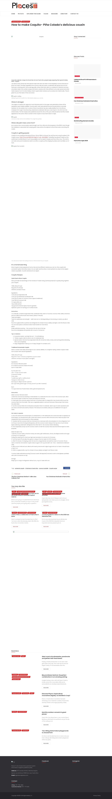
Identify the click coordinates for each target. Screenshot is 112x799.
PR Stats (21, 14)
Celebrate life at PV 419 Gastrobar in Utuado (85, 80)
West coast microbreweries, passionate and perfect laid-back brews (56, 657)
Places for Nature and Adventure (21, 677)
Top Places (25, 693)
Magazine (54, 14)
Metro (14, 712)
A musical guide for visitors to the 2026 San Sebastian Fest (55, 515)
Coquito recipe (53, 468)
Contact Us (74, 14)
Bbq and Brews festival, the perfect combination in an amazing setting (54, 676)
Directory (64, 14)
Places (46, 14)
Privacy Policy (97, 795)
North (76, 117)
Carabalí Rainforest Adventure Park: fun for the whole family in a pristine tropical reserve (25, 495)
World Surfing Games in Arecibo (84, 121)
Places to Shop (16, 693)
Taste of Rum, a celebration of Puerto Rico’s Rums (25, 515)
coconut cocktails (43, 468)
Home (13, 14)
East (76, 137)
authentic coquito (19, 468)
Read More (15, 507)
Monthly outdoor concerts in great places (54, 713)
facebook (67, 468)
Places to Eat (25, 21)
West (23, 656)
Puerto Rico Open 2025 (81, 141)
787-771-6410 (25, 786)
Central (15, 674)
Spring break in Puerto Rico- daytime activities (53, 494)
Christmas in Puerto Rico (31, 468)
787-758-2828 (19, 785)
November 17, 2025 (79, 103)
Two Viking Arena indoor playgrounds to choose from (55, 732)
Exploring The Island (34, 14)
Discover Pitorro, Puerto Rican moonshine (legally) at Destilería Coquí (56, 694)
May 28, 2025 (78, 83)
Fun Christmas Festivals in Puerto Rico (86, 101)
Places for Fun (16, 21)
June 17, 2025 (78, 142)
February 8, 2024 (78, 123)
